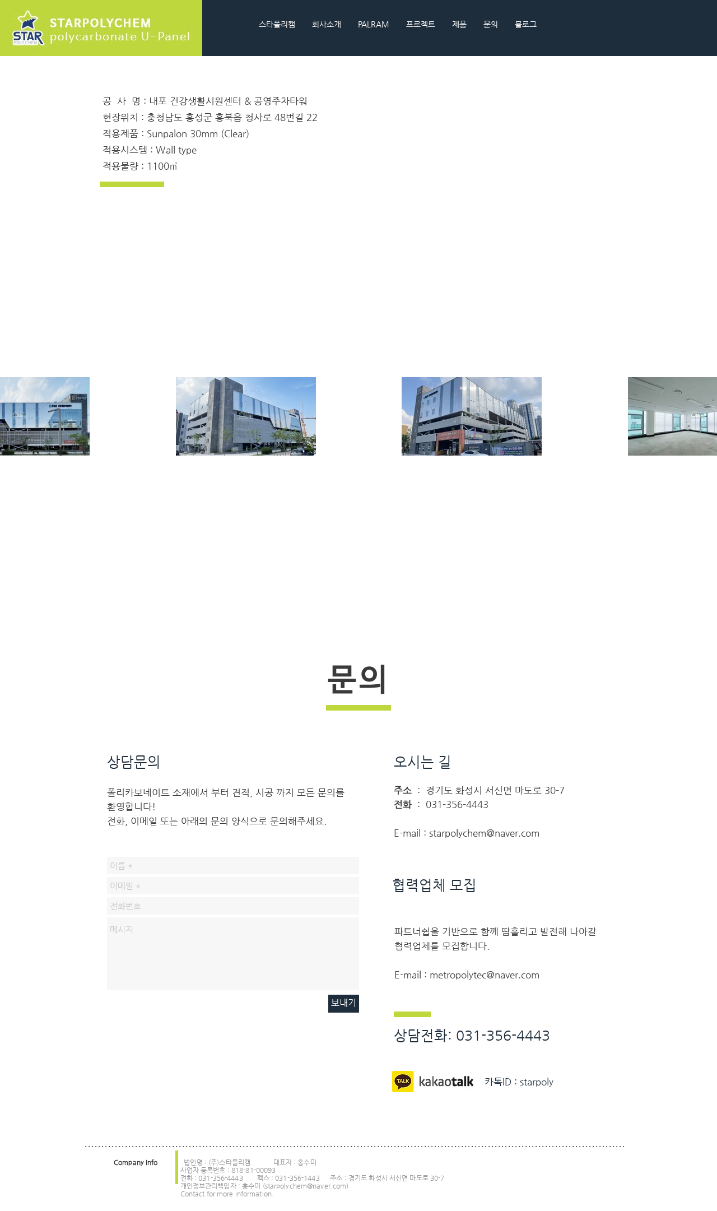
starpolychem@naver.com (484, 832)
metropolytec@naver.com (484, 974)
